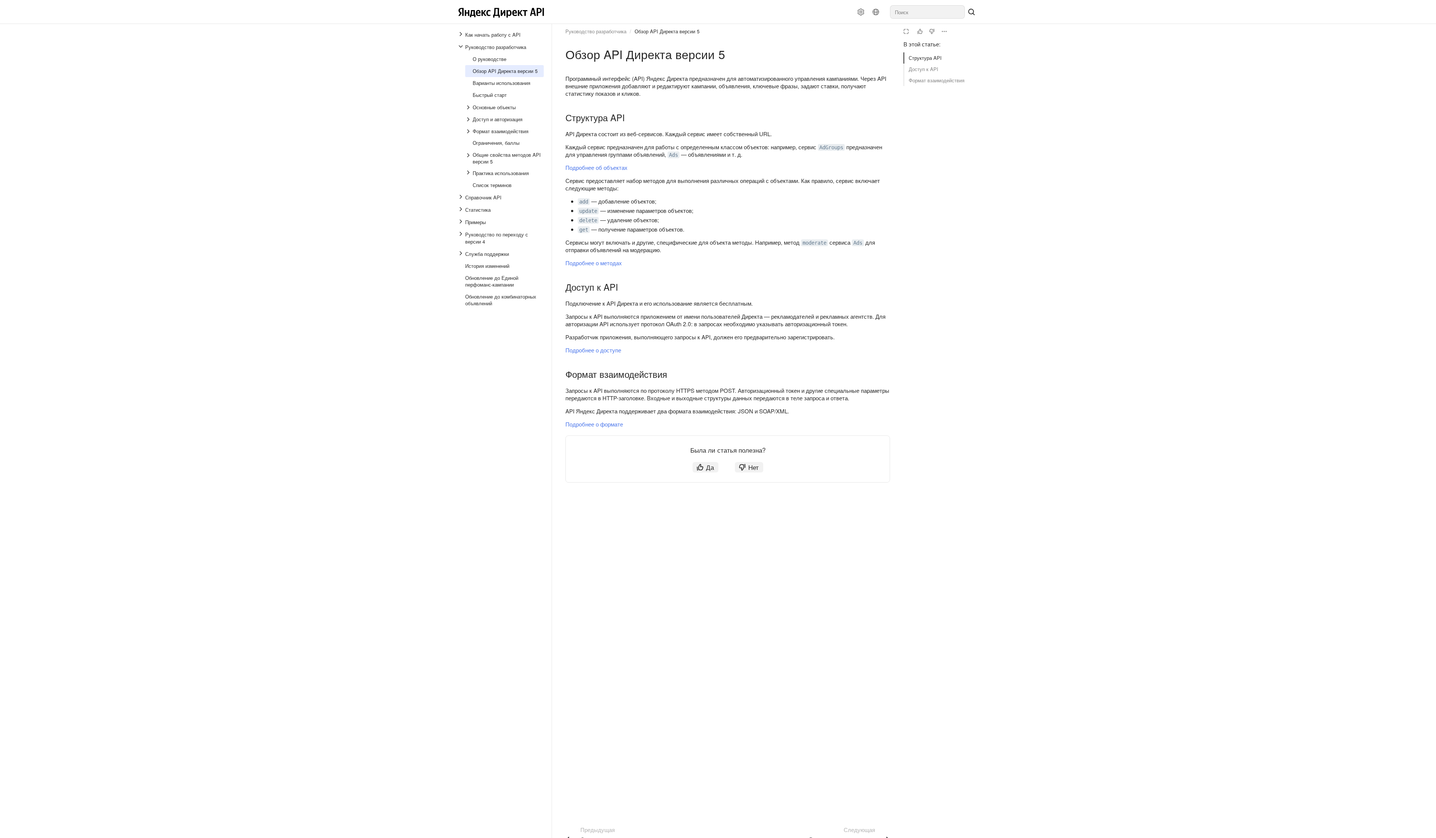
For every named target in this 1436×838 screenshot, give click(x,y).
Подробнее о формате (594, 424)
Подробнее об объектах (596, 167)
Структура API (925, 57)
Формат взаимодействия (936, 80)
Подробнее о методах (593, 263)
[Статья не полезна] (932, 31)
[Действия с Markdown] (944, 31)
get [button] (583, 230)
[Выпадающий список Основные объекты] (469, 107)
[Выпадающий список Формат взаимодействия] (469, 131)
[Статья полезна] (920, 31)
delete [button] (588, 220)
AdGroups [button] (831, 147)
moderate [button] (814, 243)
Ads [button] (673, 155)
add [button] (583, 202)
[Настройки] (861, 12)
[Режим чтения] (906, 31)
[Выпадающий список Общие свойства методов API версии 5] (469, 158)
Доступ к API (923, 69)
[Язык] (876, 12)
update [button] (588, 211)
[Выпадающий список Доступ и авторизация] (469, 119)
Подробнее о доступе (593, 350)
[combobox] (927, 12)
